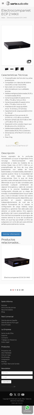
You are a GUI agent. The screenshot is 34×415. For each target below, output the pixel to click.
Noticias (4, 305)
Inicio (3, 17)
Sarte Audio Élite (7, 333)
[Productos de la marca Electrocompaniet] (17, 144)
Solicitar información (11, 234)
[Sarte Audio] (17, 3)
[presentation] (2, 263)
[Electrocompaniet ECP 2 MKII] (17, 45)
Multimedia (5, 357)
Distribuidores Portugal (9, 322)
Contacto (4, 338)
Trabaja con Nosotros (9, 340)
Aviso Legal (5, 342)
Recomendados (7, 310)
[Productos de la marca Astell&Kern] (17, 290)
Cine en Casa (5, 355)
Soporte (4, 335)
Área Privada (6, 325)
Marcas (3, 361)
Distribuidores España (9, 320)
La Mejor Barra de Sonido (10, 364)
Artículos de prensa (8, 307)
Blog (3, 312)
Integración (5, 359)
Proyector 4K (6, 351)
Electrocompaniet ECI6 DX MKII (17, 277)
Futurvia (20, 403)
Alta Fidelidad (6, 353)
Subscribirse (6, 382)
